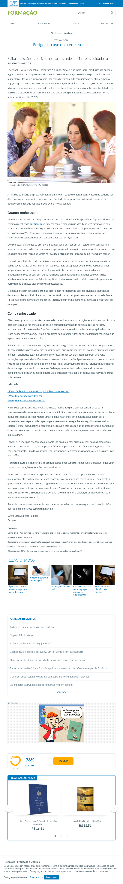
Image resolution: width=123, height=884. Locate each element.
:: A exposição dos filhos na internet (26, 400)
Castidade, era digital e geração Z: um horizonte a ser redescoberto (46, 651)
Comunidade (73, 4)
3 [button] (67, 836)
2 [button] (61, 836)
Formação (32, 4)
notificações (36, 223)
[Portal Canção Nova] (13, 3)
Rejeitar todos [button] (36, 877)
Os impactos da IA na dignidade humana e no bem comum (41, 684)
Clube (54, 4)
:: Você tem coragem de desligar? (25, 395)
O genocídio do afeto (21, 635)
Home (13, 23)
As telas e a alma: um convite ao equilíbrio (32, 627)
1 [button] (55, 836)
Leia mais (103, 871)
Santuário (62, 4)
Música (48, 4)
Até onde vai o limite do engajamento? (30, 643)
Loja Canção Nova (22, 778)
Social (82, 4)
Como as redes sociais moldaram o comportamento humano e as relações (49, 676)
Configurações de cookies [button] (16, 877)
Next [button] (114, 808)
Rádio (106, 4)
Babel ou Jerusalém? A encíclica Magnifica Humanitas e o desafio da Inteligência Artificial (58, 668)
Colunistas (107, 23)
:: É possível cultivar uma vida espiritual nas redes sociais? (38, 391)
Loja (112, 4)
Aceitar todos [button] (51, 877)
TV (100, 4)
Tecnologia (67, 33)
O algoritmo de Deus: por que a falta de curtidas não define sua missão (48, 660)
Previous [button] (9, 808)
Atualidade (55, 33)
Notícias (40, 4)
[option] (38, 808)
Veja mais (61, 692)
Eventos (23, 4)
